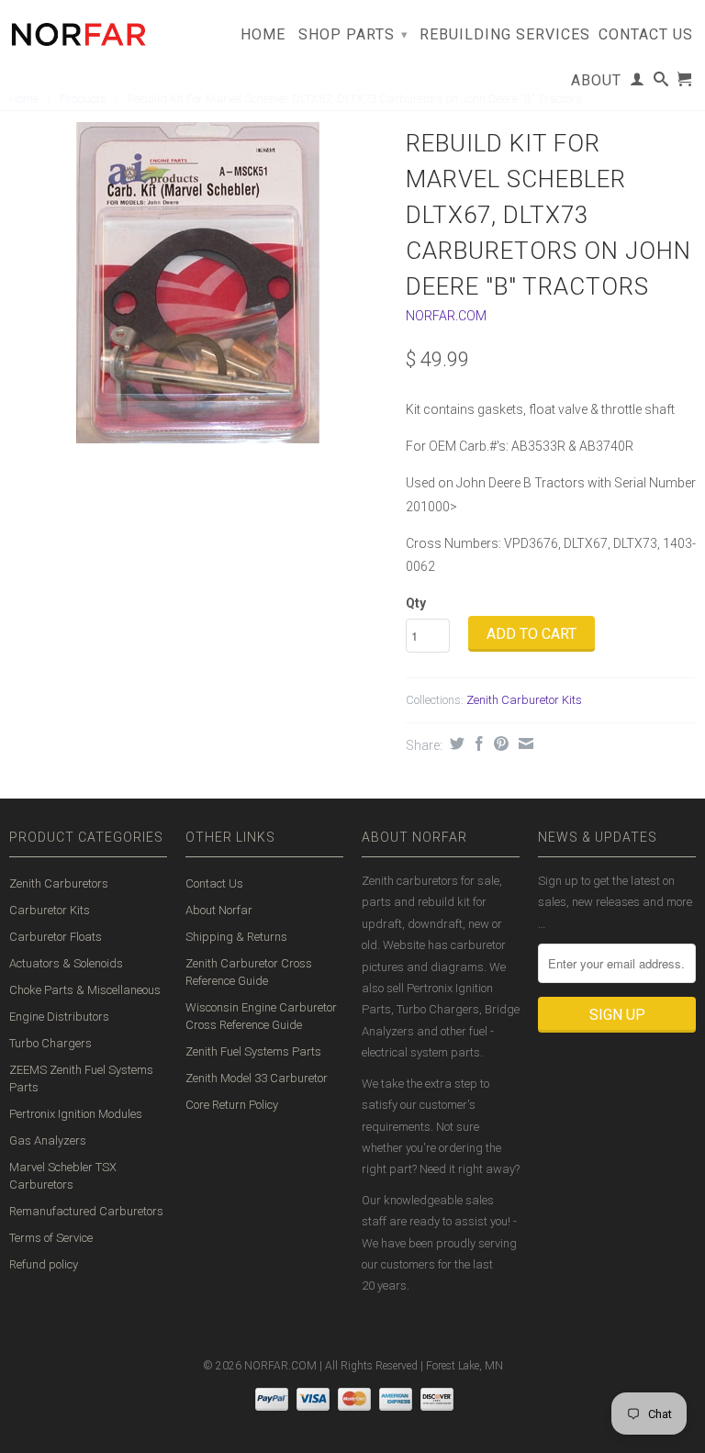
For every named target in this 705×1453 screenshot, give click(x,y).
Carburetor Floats (55, 937)
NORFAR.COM (446, 315)
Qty (416, 603)
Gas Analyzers (47, 1140)
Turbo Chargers (50, 1043)
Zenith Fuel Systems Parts (253, 1051)
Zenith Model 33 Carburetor (256, 1078)
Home (263, 35)
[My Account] (637, 83)
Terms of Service (51, 1238)
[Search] (661, 83)
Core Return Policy (231, 1105)
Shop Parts (353, 34)
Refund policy (43, 1264)
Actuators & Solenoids (66, 963)
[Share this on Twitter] (454, 743)
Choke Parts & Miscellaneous (85, 990)
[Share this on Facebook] (477, 743)
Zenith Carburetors (58, 883)
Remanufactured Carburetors (86, 1211)
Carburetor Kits (49, 910)
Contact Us (646, 35)
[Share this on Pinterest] (499, 743)
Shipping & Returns (236, 937)
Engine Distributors (59, 1016)
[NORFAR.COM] (78, 30)
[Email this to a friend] (523, 743)
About (596, 81)
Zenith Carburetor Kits (524, 700)
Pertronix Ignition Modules (75, 1114)
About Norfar (218, 910)
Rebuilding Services (505, 35)
